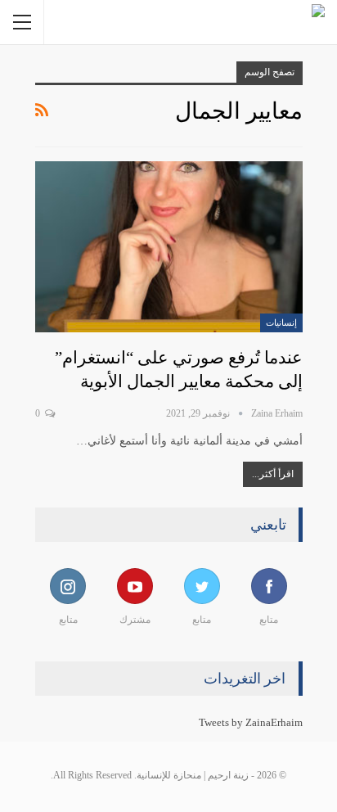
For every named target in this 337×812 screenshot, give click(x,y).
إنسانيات (281, 322)
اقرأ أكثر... (273, 474)
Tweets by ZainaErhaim (251, 722)
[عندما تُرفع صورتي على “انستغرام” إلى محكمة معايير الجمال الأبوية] (169, 246)
